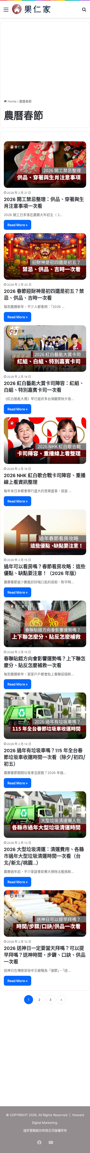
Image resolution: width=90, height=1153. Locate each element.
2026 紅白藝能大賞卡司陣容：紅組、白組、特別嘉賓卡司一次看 (44, 386)
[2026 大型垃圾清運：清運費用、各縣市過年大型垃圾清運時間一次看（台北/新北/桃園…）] (45, 814)
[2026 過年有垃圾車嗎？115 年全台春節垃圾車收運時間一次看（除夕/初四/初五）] (45, 715)
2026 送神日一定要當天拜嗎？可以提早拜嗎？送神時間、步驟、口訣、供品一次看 (44, 955)
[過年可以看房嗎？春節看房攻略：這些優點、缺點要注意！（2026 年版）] (45, 532)
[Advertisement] (45, 1053)
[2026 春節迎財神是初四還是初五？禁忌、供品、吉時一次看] (45, 256)
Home (12, 101)
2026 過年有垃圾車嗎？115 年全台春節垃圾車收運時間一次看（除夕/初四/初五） (44, 757)
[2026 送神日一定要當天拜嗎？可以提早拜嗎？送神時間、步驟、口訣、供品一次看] (45, 913)
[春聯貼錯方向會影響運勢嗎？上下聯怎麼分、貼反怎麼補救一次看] (45, 624)
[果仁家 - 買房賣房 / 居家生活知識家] (31, 9)
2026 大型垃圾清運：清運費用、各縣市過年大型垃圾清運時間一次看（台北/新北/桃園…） (44, 856)
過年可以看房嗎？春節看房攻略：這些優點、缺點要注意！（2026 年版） (44, 570)
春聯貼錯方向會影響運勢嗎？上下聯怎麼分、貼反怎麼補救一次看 (44, 662)
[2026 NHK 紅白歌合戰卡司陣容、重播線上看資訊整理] (45, 440)
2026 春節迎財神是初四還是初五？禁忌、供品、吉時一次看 (44, 294)
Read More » (17, 225)
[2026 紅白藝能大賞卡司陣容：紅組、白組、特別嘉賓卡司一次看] (45, 348)
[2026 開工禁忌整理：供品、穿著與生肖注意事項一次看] (45, 164)
